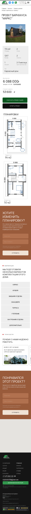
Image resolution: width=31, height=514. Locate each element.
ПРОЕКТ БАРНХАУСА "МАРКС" (10, 10)
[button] (15, 106)
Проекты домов (18, 8)
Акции (4, 471)
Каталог (10, 8)
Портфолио (19, 468)
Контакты (5, 473)
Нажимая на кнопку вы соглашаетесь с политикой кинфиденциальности (12, 246)
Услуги (5, 465)
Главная (4, 8)
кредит (5, 468)
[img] (5, 2)
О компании (6, 463)
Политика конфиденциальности (11, 503)
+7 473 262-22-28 (22, 2)
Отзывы (18, 471)
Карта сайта (6, 501)
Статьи (18, 473)
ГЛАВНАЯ (19, 463)
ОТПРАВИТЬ (15, 253)
